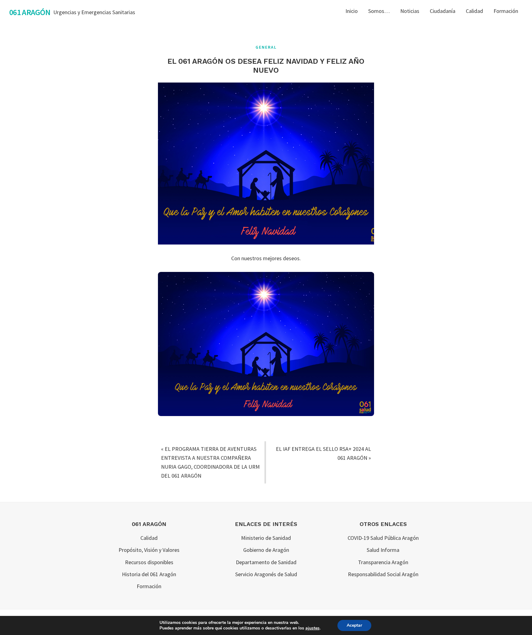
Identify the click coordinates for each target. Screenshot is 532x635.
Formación (149, 586)
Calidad (149, 537)
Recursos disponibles (149, 562)
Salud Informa (383, 549)
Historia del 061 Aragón (149, 574)
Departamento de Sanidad (266, 562)
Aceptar (354, 625)
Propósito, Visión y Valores (149, 549)
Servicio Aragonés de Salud (266, 574)
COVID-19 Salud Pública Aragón (383, 537)
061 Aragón (29, 12)
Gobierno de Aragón (266, 549)
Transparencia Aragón (383, 562)
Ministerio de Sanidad (266, 537)
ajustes (312, 628)
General (266, 47)
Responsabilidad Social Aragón (383, 574)
